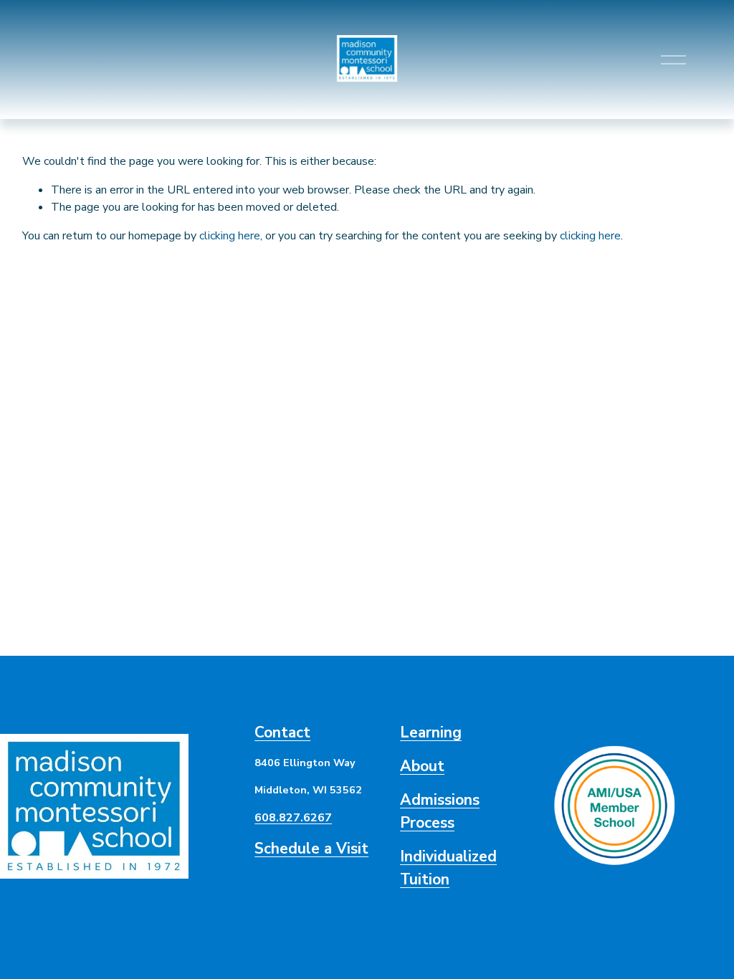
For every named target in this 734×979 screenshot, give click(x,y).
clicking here (229, 236)
